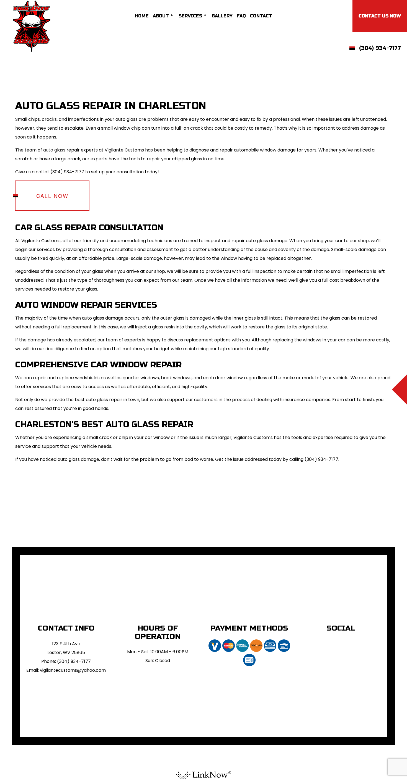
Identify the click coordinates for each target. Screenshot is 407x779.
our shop (359, 240)
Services (190, 16)
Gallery (222, 16)
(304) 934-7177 (380, 48)
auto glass (54, 150)
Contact (261, 16)
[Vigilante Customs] (31, 25)
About (161, 16)
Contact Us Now (380, 16)
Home (142, 16)
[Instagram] (337, 642)
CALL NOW (52, 195)
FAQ (241, 16)
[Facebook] (341, 642)
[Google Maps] (345, 642)
